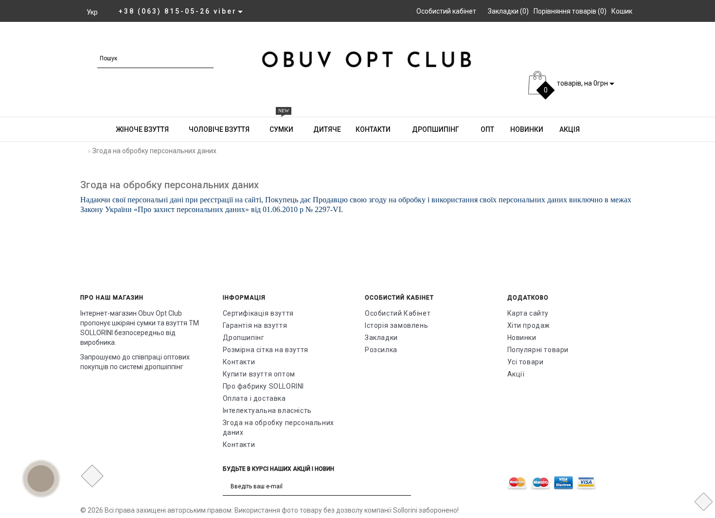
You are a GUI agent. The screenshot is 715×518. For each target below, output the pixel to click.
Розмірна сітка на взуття (265, 350)
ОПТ (486, 129)
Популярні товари (538, 350)
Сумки (281, 125)
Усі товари (525, 362)
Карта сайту (528, 313)
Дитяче (327, 129)
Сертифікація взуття (258, 313)
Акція (569, 129)
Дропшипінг (435, 129)
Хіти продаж (529, 325)
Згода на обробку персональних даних (278, 427)
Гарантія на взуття (255, 325)
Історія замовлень (396, 325)
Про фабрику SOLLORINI (263, 386)
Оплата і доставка (254, 398)
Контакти (373, 129)
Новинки (526, 129)
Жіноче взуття (556, 40)
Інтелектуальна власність (267, 410)
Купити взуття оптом (259, 374)
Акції (516, 374)
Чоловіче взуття (633, 40)
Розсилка (381, 350)
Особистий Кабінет (397, 313)
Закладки (381, 337)
